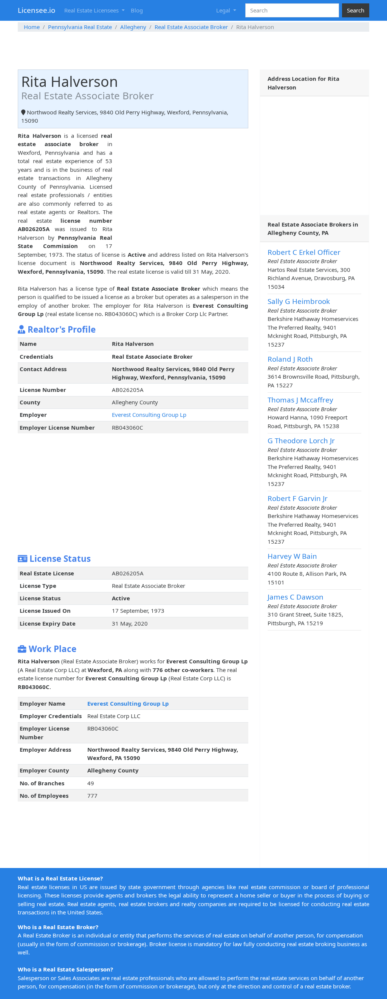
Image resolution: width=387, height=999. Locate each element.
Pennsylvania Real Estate (80, 27)
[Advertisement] (193, 51)
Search (355, 10)
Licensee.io (36, 10)
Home (32, 27)
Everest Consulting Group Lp (149, 414)
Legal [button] (224, 10)
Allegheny (133, 27)
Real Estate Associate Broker (191, 27)
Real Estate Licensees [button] (92, 10)
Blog (137, 10)
